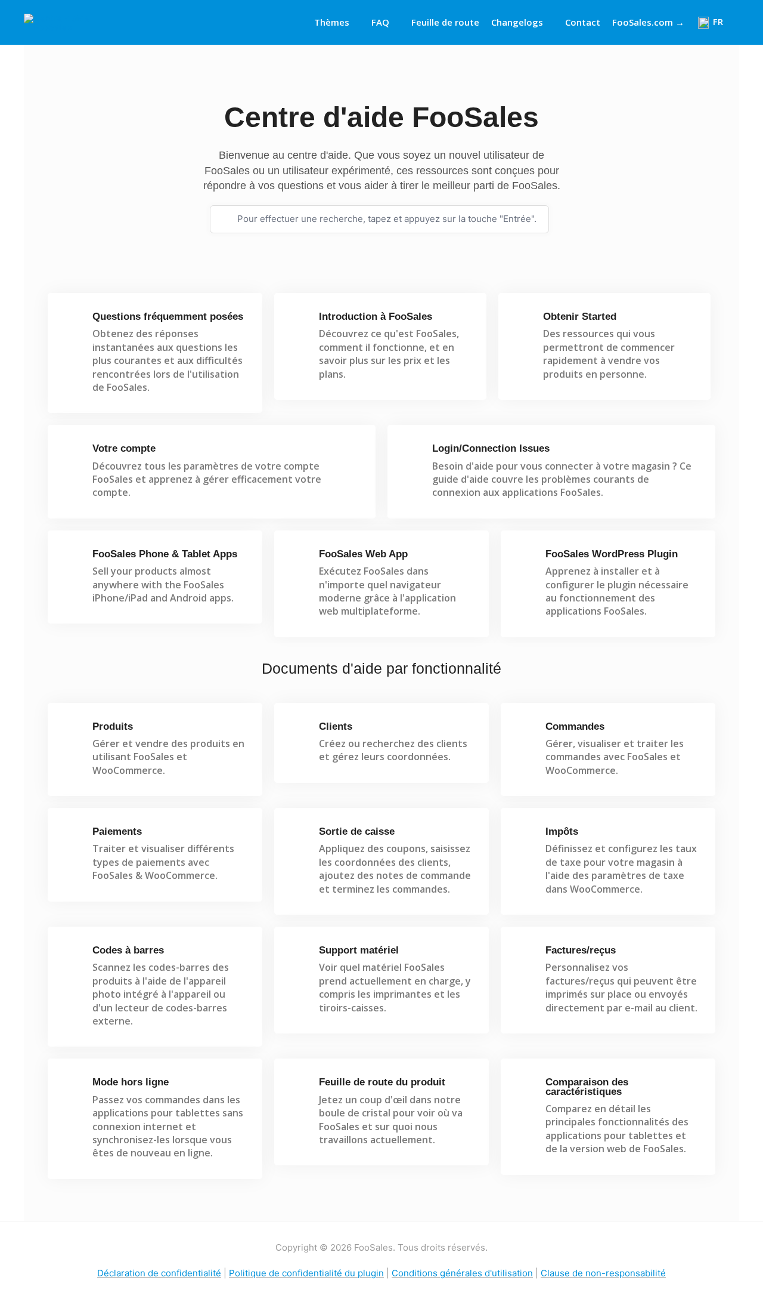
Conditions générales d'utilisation (462, 1273)
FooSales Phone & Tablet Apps (164, 554)
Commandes (574, 726)
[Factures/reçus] (526, 955)
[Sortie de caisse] (300, 837)
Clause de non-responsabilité (603, 1273)
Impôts (561, 831)
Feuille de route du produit (382, 1082)
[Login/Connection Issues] (413, 454)
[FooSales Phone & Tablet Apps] (73, 559)
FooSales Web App (363, 554)
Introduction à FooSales (375, 316)
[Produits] (73, 732)
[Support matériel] (300, 955)
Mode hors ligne (130, 1082)
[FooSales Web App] (300, 559)
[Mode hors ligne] (73, 1087)
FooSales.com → (648, 22)
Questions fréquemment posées (167, 316)
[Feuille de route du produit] (300, 1087)
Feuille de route (445, 22)
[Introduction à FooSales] (300, 322)
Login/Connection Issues (491, 448)
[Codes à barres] (73, 955)
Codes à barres (128, 950)
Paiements (117, 831)
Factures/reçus (580, 950)
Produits (112, 726)
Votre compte (124, 448)
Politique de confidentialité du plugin (306, 1273)
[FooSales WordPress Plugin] (526, 559)
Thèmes (331, 22)
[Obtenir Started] (524, 322)
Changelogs (517, 22)
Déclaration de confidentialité (159, 1273)
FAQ (380, 22)
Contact (582, 22)
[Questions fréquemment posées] (73, 322)
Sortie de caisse (357, 831)
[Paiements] (73, 837)
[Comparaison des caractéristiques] (526, 1087)
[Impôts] (526, 837)
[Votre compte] (73, 454)
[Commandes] (526, 732)
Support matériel (359, 950)
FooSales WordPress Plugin (611, 554)
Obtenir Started (579, 316)
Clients (335, 726)
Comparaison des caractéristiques (586, 1086)
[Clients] (300, 732)
